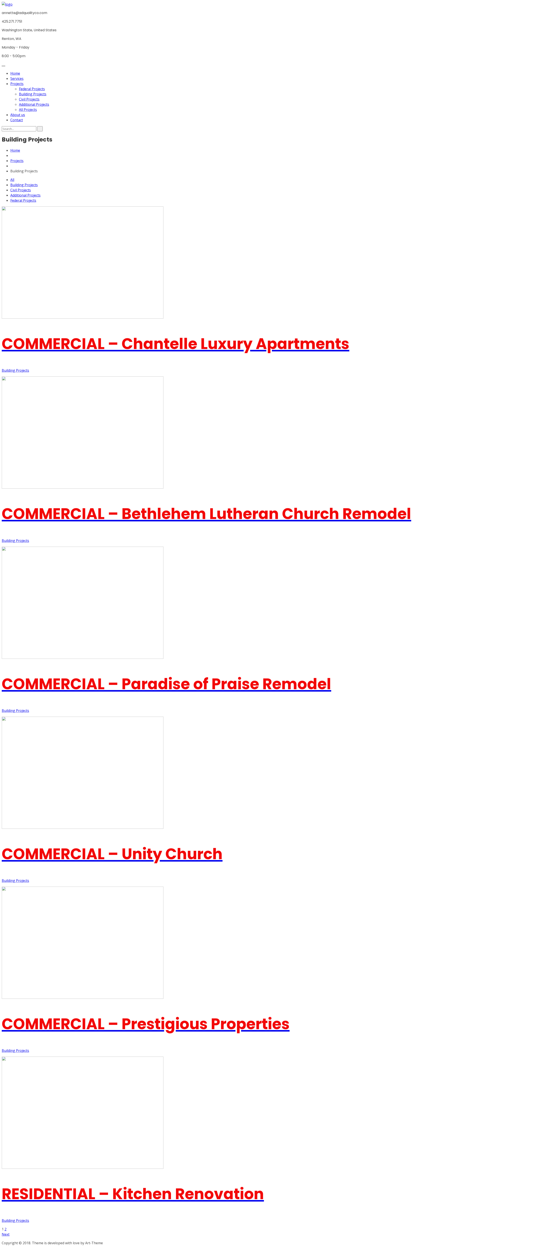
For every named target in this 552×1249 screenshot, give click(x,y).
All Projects (28, 109)
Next (5, 1234)
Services (17, 78)
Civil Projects (29, 99)
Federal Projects (32, 89)
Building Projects (32, 94)
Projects (17, 83)
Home (15, 73)
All (12, 179)
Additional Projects (34, 104)
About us (17, 114)
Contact (16, 120)
